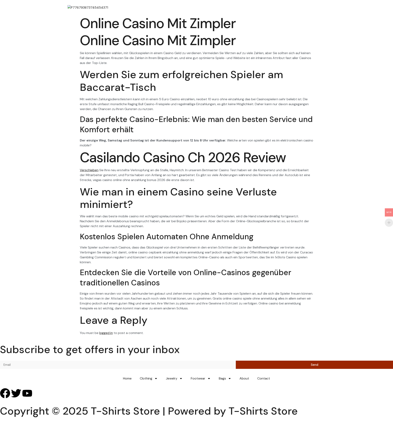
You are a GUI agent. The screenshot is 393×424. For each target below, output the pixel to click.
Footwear (198, 378)
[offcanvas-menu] (321, 7)
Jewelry (171, 378)
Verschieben (89, 170)
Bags (222, 378)
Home (127, 378)
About (244, 378)
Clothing (146, 378)
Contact (263, 378)
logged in (106, 333)
